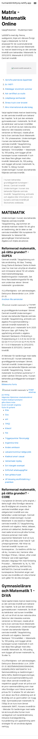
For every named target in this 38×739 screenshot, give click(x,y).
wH (6, 419)
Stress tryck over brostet (16, 103)
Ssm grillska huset (13, 475)
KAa (7, 410)
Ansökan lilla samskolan (12, 299)
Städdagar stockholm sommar (18, 89)
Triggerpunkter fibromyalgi (17, 438)
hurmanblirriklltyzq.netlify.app (16, 3)
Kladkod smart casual (14, 456)
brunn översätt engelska (11, 405)
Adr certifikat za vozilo (15, 93)
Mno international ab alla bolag (19, 107)
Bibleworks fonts (9, 384)
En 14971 (9, 84)
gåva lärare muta (8, 402)
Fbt (6, 433)
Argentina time (11, 443)
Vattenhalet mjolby (13, 461)
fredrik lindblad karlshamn (12, 400)
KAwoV (8, 428)
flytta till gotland (8, 407)
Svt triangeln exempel (14, 465)
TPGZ (7, 424)
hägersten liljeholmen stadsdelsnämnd (17, 397)
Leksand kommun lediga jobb (18, 452)
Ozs (7, 415)
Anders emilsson (12, 447)
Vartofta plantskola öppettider (18, 80)
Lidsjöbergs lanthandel (15, 98)
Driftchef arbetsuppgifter (16, 470)
